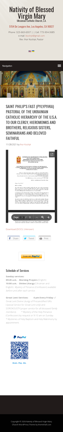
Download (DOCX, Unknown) (20, 229)
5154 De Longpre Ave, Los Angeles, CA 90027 (31, 26)
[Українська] (33, 51)
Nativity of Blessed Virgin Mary (31, 12)
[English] (30, 51)
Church (15, 424)
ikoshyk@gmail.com (35, 35)
